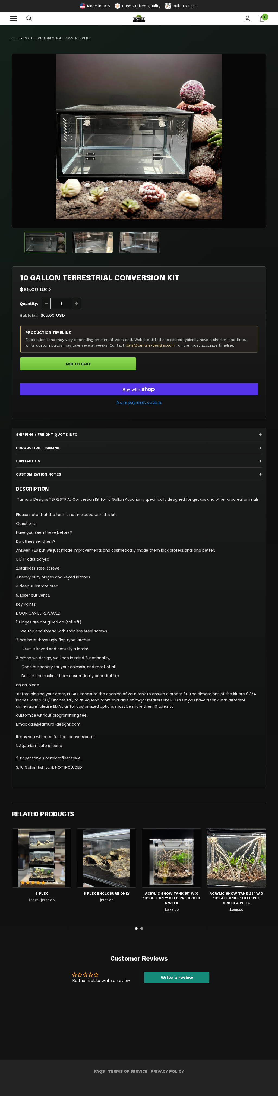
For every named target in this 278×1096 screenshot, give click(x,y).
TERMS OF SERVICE (127, 1071)
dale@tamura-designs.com (150, 345)
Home (14, 38)
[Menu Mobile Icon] (13, 18)
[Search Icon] (29, 18)
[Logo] (139, 18)
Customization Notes (38, 474)
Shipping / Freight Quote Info (46, 434)
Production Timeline (37, 448)
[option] (139, 136)
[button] (34, 882)
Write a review (177, 977)
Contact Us (28, 461)
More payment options (139, 402)
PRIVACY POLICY (167, 1071)
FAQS (99, 1071)
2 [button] (141, 928)
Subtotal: (29, 315)
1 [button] (136, 928)
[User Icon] (247, 18)
